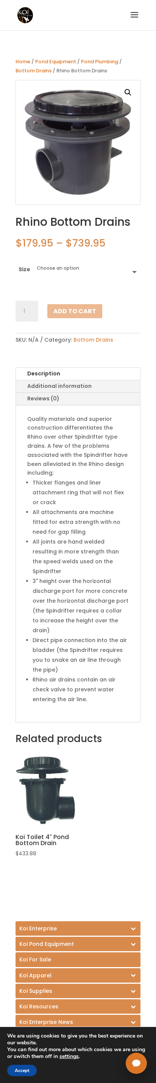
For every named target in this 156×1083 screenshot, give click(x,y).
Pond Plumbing (99, 61)
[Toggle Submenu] (78, 928)
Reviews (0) (43, 398)
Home (23, 61)
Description (43, 373)
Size (24, 269)
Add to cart (74, 311)
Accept (22, 1070)
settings (69, 1056)
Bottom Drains (33, 70)
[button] (128, 92)
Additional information (59, 386)
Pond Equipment (55, 61)
